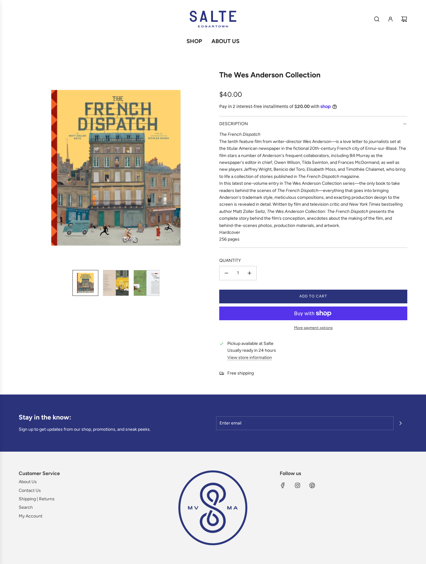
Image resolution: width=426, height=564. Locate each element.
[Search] (377, 19)
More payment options (313, 328)
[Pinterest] (312, 485)
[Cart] (404, 19)
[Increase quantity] (249, 273)
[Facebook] (283, 485)
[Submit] (400, 423)
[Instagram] (297, 485)
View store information (249, 357)
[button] (24, 168)
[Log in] (390, 19)
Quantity (230, 260)
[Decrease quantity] (226, 273)
